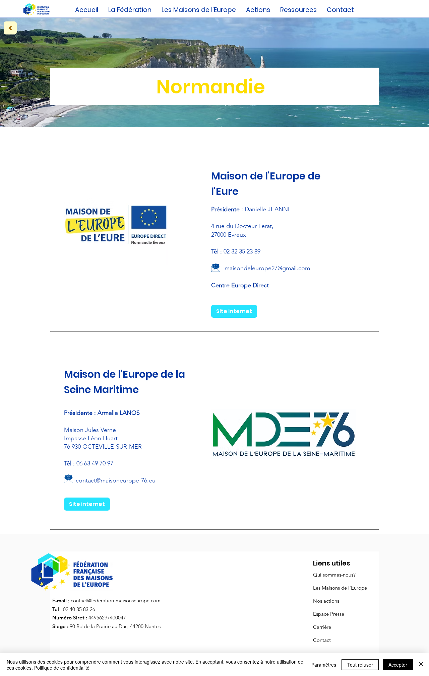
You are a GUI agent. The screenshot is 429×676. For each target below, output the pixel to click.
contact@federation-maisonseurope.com (116, 600)
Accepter (397, 664)
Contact (322, 640)
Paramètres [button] (323, 664)
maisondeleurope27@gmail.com (267, 268)
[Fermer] (421, 665)
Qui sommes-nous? (334, 575)
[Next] (10, 27)
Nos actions (326, 601)
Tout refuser (360, 664)
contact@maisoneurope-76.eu (116, 480)
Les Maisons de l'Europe (340, 588)
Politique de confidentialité (61, 667)
